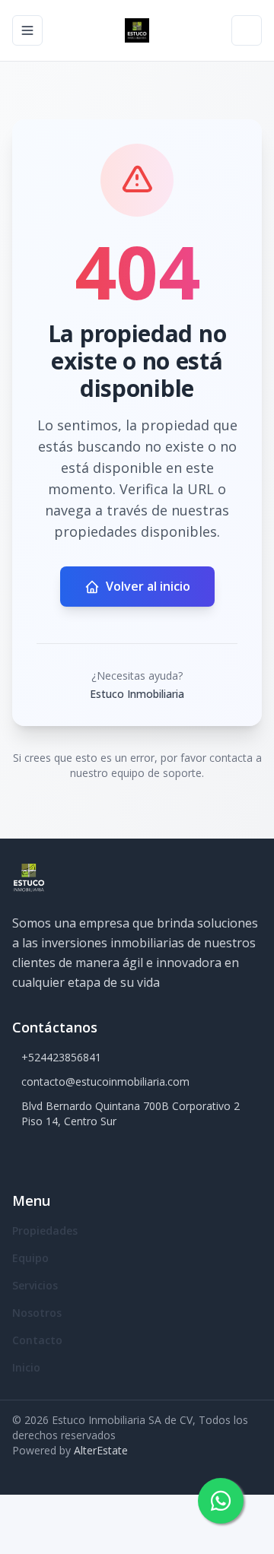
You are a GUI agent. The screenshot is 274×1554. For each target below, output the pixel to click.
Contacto (37, 1340)
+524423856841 (61, 1057)
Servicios (35, 1285)
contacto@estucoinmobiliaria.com (105, 1081)
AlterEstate (101, 1450)
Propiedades (45, 1230)
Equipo (30, 1258)
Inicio (26, 1367)
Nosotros (37, 1312)
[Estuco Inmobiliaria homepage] (137, 30)
